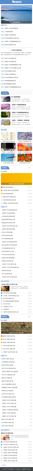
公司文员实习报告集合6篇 (10, 441)
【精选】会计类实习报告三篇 (11, 447)
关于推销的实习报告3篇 (8, 362)
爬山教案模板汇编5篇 (10, 83)
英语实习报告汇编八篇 (8, 358)
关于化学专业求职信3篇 (8, 254)
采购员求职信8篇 (6, 270)
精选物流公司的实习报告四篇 (9, 387)
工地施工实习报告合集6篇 (10, 455)
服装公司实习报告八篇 (8, 419)
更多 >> (29, 167)
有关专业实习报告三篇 (8, 393)
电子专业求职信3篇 (7, 273)
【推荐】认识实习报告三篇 (10, 352)
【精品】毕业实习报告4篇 (10, 458)
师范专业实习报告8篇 (7, 390)
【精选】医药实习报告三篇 (10, 450)
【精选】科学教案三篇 (10, 61)
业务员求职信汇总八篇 (8, 251)
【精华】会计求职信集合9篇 (9, 241)
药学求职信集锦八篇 (8, 298)
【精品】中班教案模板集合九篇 (12, 64)
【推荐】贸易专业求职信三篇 (11, 312)
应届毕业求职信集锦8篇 (8, 257)
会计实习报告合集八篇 (9, 339)
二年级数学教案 (8, 31)
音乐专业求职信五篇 (7, 235)
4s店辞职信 (6, 309)
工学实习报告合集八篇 (9, 345)
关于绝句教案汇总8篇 (10, 71)
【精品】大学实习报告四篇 (9, 406)
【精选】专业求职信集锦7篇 (9, 210)
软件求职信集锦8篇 (8, 193)
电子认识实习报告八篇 (9, 348)
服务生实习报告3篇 (7, 378)
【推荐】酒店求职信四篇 (8, 229)
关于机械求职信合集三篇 (8, 248)
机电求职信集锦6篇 (8, 187)
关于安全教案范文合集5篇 (11, 77)
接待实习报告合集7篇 (7, 381)
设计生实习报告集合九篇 (8, 374)
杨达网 (11, 469)
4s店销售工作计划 (8, 306)
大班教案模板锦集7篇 (10, 80)
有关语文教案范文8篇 (10, 44)
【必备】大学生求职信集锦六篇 (10, 267)
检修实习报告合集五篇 (9, 342)
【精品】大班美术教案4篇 (11, 28)
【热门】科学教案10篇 (10, 58)
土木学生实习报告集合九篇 (10, 444)
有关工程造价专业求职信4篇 (9, 245)
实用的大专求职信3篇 (7, 261)
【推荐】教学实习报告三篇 (10, 460)
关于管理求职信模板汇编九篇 (11, 301)
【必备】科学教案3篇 (10, 74)
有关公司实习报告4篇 (7, 425)
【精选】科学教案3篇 (10, 35)
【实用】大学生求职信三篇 (9, 264)
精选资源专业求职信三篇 (8, 222)
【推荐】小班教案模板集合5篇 (12, 41)
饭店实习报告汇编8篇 (7, 365)
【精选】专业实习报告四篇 (9, 400)
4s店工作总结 (6, 303)
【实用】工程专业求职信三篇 (11, 295)
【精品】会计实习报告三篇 (9, 416)
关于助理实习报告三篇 (8, 422)
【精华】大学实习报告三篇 (9, 403)
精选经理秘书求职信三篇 (8, 219)
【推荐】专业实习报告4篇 (9, 413)
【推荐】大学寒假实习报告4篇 (10, 409)
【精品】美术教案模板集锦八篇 (12, 87)
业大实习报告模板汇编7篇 (9, 384)
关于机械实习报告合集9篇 (9, 397)
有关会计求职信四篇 (7, 232)
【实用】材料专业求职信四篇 (11, 190)
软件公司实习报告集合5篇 (9, 368)
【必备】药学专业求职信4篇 (9, 277)
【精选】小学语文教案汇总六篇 (12, 68)
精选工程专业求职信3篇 (9, 196)
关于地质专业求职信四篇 (9, 293)
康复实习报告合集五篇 (9, 336)
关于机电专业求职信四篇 (8, 216)
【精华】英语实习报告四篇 (10, 452)
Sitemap (28, 469)
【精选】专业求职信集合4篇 (10, 203)
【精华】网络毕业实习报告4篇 (10, 371)
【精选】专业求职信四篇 (8, 213)
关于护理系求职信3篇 (7, 238)
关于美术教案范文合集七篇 (11, 38)
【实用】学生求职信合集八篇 (9, 226)
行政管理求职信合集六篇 (9, 200)
